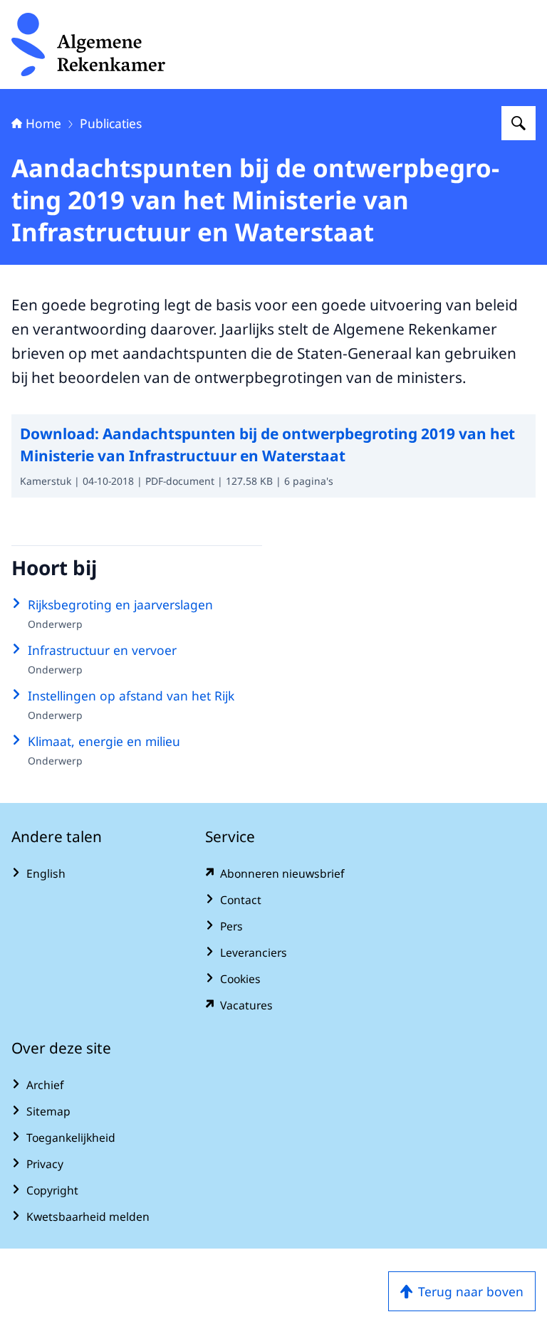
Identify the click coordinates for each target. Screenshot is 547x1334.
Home (43, 123)
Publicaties (111, 123)
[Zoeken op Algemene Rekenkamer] (518, 123)
